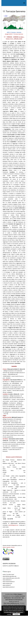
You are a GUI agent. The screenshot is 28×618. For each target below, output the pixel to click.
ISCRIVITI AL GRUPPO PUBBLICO (11, 566)
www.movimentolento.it (9, 581)
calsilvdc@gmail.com (13, 525)
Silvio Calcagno (18, 594)
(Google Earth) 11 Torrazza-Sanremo (14, 34)
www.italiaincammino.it (8, 587)
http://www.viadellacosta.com (11, 603)
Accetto (16, 614)
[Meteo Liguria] (7, 571)
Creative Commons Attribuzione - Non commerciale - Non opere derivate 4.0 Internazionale (14, 597)
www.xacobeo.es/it (7, 583)
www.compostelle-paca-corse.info (11, 578)
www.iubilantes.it (7, 580)
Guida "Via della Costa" (8, 574)
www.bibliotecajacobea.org (9, 576)
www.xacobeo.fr (7, 585)
